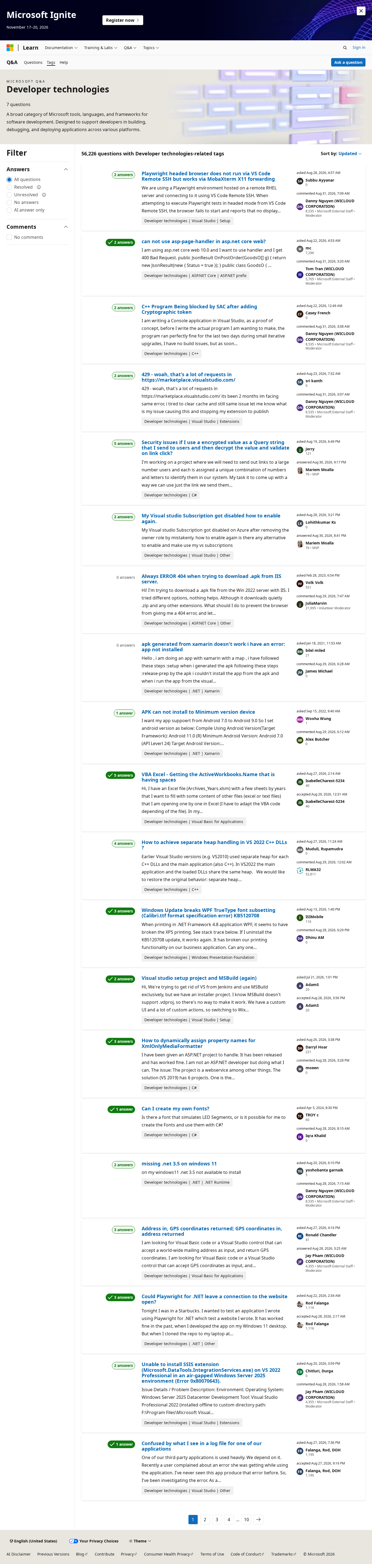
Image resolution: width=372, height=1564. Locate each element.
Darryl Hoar (316, 1047)
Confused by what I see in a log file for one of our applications (202, 1446)
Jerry (310, 448)
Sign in (359, 47)
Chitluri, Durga (319, 1370)
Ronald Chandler (321, 1234)
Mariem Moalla (320, 469)
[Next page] (258, 1519)
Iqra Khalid (316, 1135)
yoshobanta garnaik (324, 1170)
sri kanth (314, 380)
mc (308, 248)
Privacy (127, 1554)
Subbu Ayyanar (320, 180)
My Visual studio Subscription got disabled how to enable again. (211, 518)
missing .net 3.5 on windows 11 (179, 1163)
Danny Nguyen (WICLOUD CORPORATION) (330, 203)
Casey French (318, 312)
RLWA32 (313, 869)
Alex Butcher (318, 739)
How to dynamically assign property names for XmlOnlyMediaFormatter (198, 1043)
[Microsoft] (10, 47)
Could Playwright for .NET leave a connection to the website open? (215, 1299)
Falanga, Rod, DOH (323, 1449)
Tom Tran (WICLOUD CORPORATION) (325, 271)
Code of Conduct (246, 1554)
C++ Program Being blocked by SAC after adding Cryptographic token (199, 309)
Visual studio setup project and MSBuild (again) (199, 978)
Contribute (104, 1554)
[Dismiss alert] (361, 11)
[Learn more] (39, 187)
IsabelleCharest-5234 (325, 780)
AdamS (312, 984)
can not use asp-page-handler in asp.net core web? (204, 241)
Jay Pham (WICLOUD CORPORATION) (325, 1258)
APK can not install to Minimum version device (198, 712)
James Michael (319, 671)
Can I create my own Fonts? (175, 1108)
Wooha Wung (318, 718)
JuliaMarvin (316, 603)
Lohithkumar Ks (321, 522)
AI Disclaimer (19, 1554)
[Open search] (345, 48)
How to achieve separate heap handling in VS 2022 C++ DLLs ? (214, 845)
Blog (80, 1554)
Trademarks (282, 1554)
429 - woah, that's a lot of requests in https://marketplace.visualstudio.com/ (188, 377)
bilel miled (315, 650)
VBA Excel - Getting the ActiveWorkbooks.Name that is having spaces (208, 777)
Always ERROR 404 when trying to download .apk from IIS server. (211, 579)
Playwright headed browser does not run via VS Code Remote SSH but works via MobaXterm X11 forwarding (208, 176)
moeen (312, 1067)
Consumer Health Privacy (167, 1554)
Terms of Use (212, 1554)
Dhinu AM (315, 937)
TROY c (312, 1114)
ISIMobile (314, 916)
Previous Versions (53, 1554)
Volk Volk (315, 582)
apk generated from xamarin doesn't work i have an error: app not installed (213, 647)
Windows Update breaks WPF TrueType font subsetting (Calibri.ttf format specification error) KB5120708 (208, 913)
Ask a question (348, 62)
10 (246, 1520)
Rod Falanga (317, 1303)
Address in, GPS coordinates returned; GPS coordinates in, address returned (212, 1231)
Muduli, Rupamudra (324, 848)
